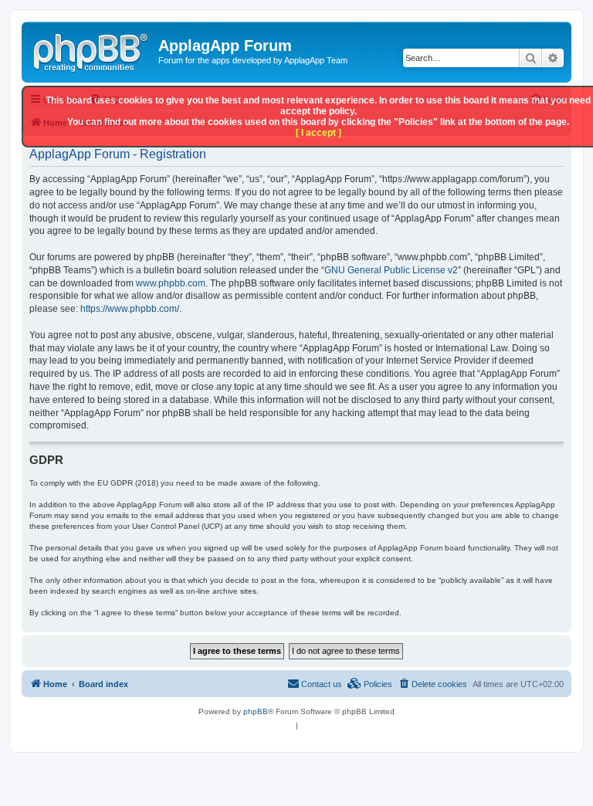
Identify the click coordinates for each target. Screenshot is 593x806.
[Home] (91, 50)
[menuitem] (432, 684)
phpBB (255, 711)
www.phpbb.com (170, 283)
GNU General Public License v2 (391, 270)
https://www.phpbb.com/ (129, 308)
